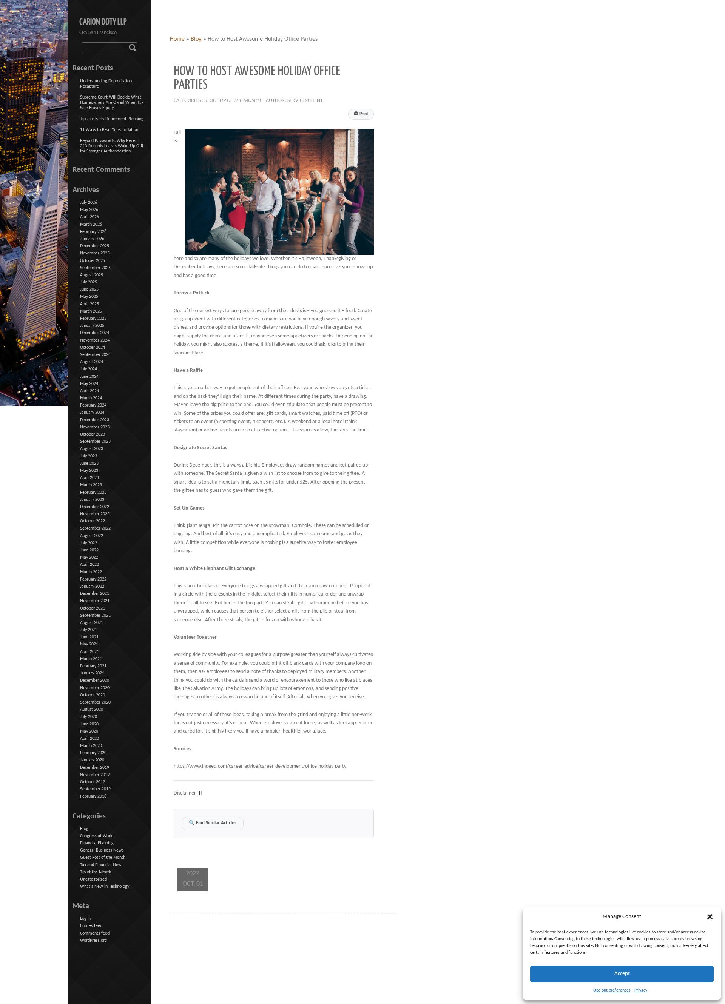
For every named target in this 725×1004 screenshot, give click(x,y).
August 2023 (91, 449)
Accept (622, 973)
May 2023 (89, 470)
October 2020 (92, 695)
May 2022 (89, 557)
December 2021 (94, 593)
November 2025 (95, 253)
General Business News (102, 850)
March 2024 (91, 398)
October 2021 (92, 608)
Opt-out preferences (612, 990)
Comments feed (95, 933)
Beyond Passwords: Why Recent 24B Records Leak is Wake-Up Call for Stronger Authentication (111, 146)
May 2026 (89, 210)
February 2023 (93, 492)
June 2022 (89, 550)
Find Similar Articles (212, 823)
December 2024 (94, 333)
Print (361, 114)
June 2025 (89, 289)
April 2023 (89, 478)
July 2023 (88, 456)
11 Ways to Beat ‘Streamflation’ (109, 130)
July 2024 (88, 369)
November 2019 (95, 775)
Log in (85, 918)
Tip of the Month (240, 100)
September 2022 (95, 528)
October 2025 (92, 261)
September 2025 (95, 268)
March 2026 (91, 224)
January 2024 (92, 412)
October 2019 (92, 782)
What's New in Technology (104, 886)
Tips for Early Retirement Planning (111, 119)
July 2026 (88, 202)
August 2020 (91, 709)
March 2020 (91, 746)
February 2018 (93, 796)
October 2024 (92, 347)
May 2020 (89, 731)
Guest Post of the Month (102, 857)
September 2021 (95, 615)
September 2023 (95, 441)
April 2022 (89, 564)
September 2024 (95, 355)
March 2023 (91, 485)
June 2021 (89, 637)
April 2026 (89, 217)
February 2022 (93, 579)
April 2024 (89, 391)
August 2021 (91, 623)
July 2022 (88, 543)
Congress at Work (96, 836)
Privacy (640, 990)
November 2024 (95, 340)
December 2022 (94, 507)
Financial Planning (97, 843)
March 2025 (91, 311)
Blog (196, 39)
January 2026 (92, 239)
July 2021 (88, 630)
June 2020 (89, 724)
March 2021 (91, 659)
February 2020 (93, 753)
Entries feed (91, 926)
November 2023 (95, 427)
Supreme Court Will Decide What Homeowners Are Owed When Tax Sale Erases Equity (111, 102)
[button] (710, 917)
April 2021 (89, 652)
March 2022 (91, 572)
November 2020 (95, 688)
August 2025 (91, 275)
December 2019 (94, 767)
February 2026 (93, 231)
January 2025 (92, 325)
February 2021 (93, 666)
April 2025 (89, 304)
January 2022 (92, 586)
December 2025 (94, 246)
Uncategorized (93, 879)
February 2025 (93, 318)
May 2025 (89, 296)
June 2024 (89, 376)
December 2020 (94, 680)
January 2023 (92, 499)
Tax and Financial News (101, 865)
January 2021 (92, 673)
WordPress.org (93, 940)
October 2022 (92, 521)
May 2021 (89, 644)
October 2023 (92, 434)
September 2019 (95, 789)
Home (177, 39)
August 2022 (91, 536)
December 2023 (94, 420)
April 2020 (89, 738)
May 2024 (89, 384)
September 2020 (95, 702)
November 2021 (95, 601)
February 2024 (93, 405)
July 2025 (88, 282)
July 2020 (88, 717)
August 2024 (91, 362)
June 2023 (89, 463)
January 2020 (92, 760)
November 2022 (95, 514)
